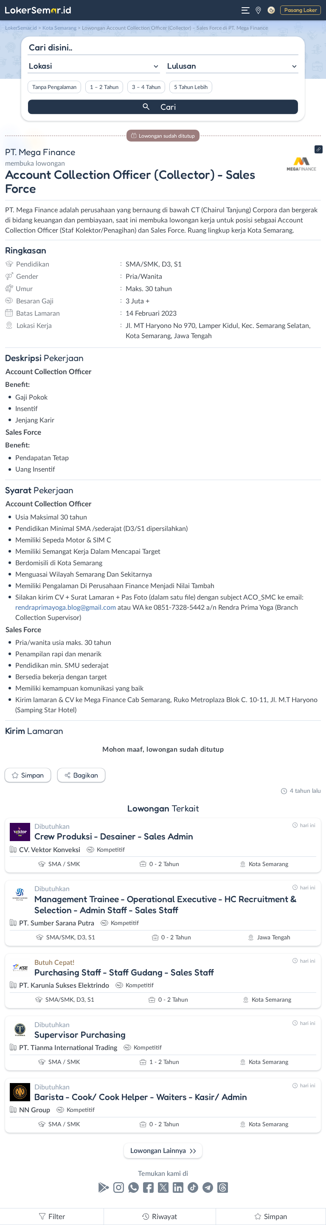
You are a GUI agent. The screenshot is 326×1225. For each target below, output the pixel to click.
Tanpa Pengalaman (54, 87)
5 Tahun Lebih (191, 87)
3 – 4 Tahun (146, 87)
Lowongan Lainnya (158, 1150)
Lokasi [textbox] (40, 65)
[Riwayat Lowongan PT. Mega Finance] (301, 178)
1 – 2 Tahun (104, 87)
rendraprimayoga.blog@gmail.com (65, 607)
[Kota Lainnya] (258, 10)
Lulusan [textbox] (181, 65)
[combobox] (94, 66)
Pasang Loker (300, 9)
